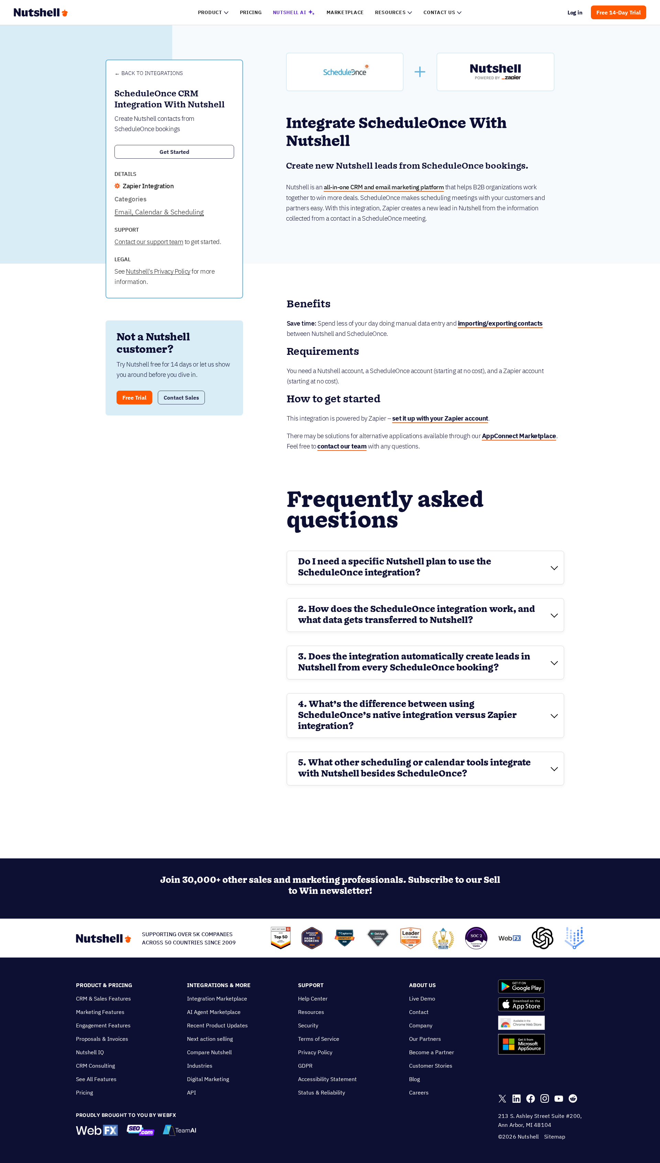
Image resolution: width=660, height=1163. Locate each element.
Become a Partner (431, 1052)
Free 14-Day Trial (618, 12)
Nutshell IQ (90, 1052)
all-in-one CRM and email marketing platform (384, 187)
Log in (575, 12)
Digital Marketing (208, 1079)
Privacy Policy (315, 1052)
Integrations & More (219, 985)
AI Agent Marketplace (214, 1011)
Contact (419, 1011)
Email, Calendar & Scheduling (159, 211)
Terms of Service (318, 1038)
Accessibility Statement (327, 1079)
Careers (419, 1092)
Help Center (313, 998)
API (191, 1092)
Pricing (84, 1092)
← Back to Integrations (148, 73)
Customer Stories (430, 1065)
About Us (422, 985)
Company (420, 1025)
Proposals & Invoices (102, 1038)
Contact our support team (148, 241)
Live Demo (422, 998)
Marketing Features (100, 1011)
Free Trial (134, 397)
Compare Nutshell (209, 1052)
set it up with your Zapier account (440, 418)
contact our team (341, 446)
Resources (311, 1011)
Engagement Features (103, 1025)
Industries (199, 1065)
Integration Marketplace (217, 998)
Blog (414, 1079)
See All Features (96, 1079)
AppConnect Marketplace (519, 436)
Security (308, 1025)
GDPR (305, 1065)
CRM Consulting (95, 1065)
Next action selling (210, 1038)
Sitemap (554, 1136)
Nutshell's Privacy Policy (158, 271)
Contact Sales (181, 397)
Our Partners (425, 1038)
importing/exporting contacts (500, 323)
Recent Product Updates (217, 1025)
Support (310, 985)
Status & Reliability (321, 1092)
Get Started (174, 151)
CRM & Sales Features (103, 998)
